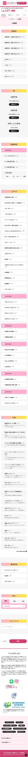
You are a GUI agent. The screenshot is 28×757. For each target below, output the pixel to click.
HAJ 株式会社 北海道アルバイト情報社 (14, 752)
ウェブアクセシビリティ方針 (19, 728)
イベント (24, 15)
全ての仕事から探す (20, 551)
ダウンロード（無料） (21, 3)
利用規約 (21, 725)
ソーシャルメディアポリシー (9, 731)
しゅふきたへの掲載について (9, 725)
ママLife (17, 15)
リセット (5, 641)
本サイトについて (9, 722)
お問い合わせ (20, 731)
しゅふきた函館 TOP (11, 19)
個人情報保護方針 (6, 728)
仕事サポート (10, 15)
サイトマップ (19, 722)
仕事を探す (3, 15)
